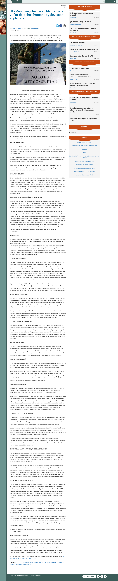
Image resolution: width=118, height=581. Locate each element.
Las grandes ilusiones (77, 43)
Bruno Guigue (73, 102)
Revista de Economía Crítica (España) (84, 171)
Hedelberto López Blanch (75, 24)
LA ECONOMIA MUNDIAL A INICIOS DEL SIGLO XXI (84, 91)
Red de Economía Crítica (84, 142)
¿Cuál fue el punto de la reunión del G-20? (84, 49)
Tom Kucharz (17, 29)
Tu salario (84, 149)
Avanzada (102, 1)
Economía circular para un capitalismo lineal (83, 119)
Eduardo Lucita (73, 88)
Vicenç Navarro (73, 58)
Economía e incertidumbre (79, 68)
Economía (35, 29)
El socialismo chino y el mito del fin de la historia (84, 98)
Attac (84, 152)
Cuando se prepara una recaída (80, 77)
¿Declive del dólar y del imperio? (81, 22)
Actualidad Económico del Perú (84, 175)
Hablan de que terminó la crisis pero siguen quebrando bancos (82, 84)
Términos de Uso (46, 575)
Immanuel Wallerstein (75, 51)
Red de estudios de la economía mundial (84, 168)
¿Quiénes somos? (89, 576)
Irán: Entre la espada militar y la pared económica (83, 29)
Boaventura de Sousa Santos (76, 45)
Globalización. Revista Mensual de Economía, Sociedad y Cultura (84, 157)
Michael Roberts (73, 17)
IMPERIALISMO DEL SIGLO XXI (84, 6)
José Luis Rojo (73, 79)
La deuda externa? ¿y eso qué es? (84, 161)
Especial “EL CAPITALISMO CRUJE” (84, 62)
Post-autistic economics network (84, 164)
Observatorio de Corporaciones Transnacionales (84, 145)
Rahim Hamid (73, 32)
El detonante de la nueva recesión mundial (81, 14)
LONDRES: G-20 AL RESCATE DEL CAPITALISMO (84, 36)
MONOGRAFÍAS (84, 126)
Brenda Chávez (73, 123)
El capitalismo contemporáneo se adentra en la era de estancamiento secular (82, 110)
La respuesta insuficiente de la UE (81, 56)
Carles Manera (73, 70)
